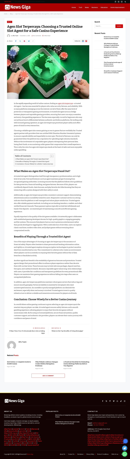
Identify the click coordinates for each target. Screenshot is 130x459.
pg (102, 443)
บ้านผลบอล (7, 439)
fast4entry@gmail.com (99, 423)
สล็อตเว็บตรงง (16, 437)
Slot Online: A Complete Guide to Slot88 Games (19, 363)
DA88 (25, 443)
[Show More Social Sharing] (33, 41)
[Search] (125, 1)
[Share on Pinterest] (24, 41)
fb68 (28, 431)
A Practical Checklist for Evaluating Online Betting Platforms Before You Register (76, 364)
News (87, 7)
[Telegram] (124, 448)
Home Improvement (117, 7)
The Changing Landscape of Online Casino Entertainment (113, 64)
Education (104, 7)
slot (102, 437)
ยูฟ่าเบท (120, 437)
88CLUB (6, 445)
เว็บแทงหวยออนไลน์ (33, 445)
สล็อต (112, 435)
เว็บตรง (28, 429)
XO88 (30, 443)
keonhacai (119, 435)
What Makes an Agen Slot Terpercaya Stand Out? (32, 159)
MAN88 (13, 445)
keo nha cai (24, 439)
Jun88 (98, 435)
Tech (80, 7)
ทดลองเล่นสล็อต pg (119, 441)
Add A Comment (48, 376)
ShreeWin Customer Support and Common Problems (113, 72)
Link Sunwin (34, 437)
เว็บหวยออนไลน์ (17, 443)
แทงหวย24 (16, 429)
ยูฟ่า (10, 441)
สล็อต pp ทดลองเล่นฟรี (101, 445)
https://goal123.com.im (27, 433)
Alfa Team (15, 35)
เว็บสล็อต (15, 441)
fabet (99, 443)
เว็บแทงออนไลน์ (31, 441)
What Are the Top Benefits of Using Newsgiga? (67, 331)
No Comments (37, 35)
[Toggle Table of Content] (51, 156)
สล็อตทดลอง (108, 443)
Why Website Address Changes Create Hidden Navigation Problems (36, 1)
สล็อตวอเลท (34, 429)
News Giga (30, 454)
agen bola (22, 431)
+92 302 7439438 (98, 425)
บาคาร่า (22, 429)
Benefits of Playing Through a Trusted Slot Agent (32, 161)
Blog (9, 22)
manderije (15, 439)
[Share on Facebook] (16, 41)
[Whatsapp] (124, 454)
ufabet (10, 443)
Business (95, 7)
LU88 (18, 445)
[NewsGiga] (17, 7)
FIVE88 (23, 445)
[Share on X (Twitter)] (20, 41)
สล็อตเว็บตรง (8, 429)
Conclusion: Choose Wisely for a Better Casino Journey (34, 164)
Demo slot (95, 439)
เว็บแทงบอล (22, 441)
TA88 (35, 443)
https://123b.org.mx (11, 433)
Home (74, 7)
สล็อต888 (21, 435)
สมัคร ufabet (13, 435)
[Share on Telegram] (29, 41)
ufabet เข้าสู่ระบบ (111, 437)
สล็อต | (103, 435)
